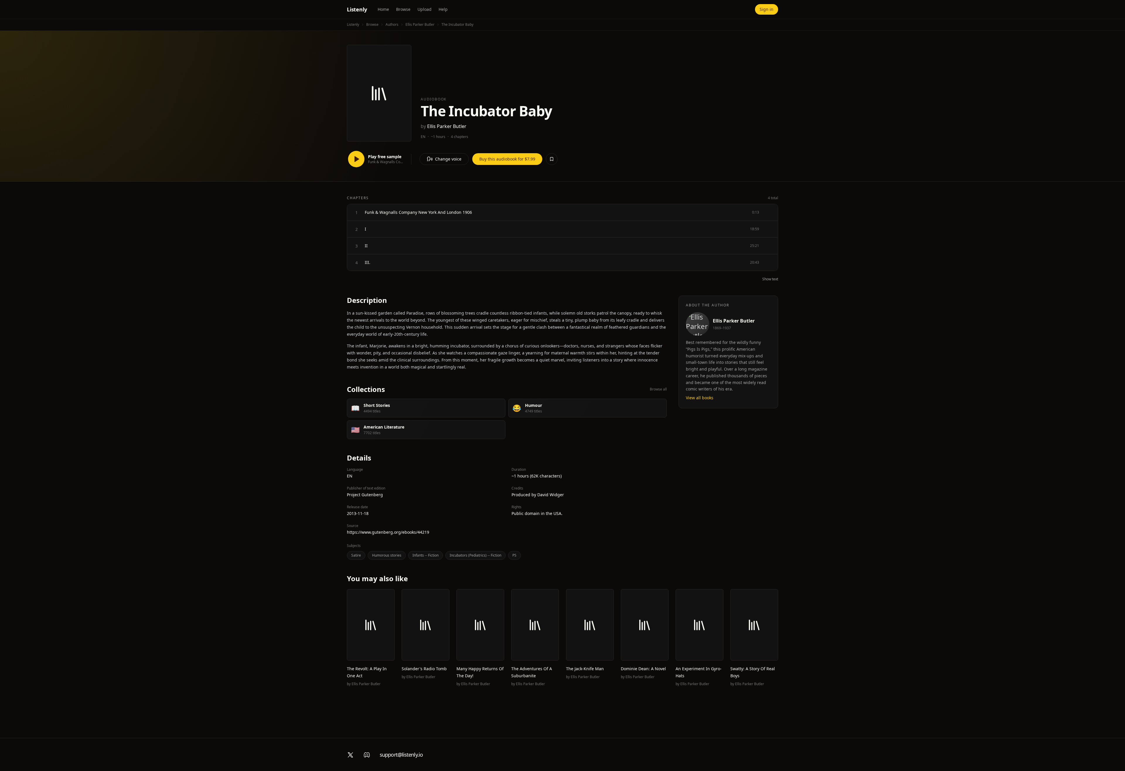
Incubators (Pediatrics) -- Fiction (475, 555)
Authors (392, 24)
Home (383, 9)
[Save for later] (552, 159)
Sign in (766, 9)
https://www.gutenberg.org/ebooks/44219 (388, 532)
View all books (699, 397)
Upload (424, 9)
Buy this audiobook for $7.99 (507, 159)
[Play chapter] (356, 212)
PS (514, 555)
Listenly (357, 9)
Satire (356, 555)
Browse (403, 9)
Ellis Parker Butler (419, 24)
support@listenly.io (401, 754)
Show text (770, 279)
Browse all (658, 389)
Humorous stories (386, 555)
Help (443, 9)
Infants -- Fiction (425, 555)
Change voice (448, 159)
